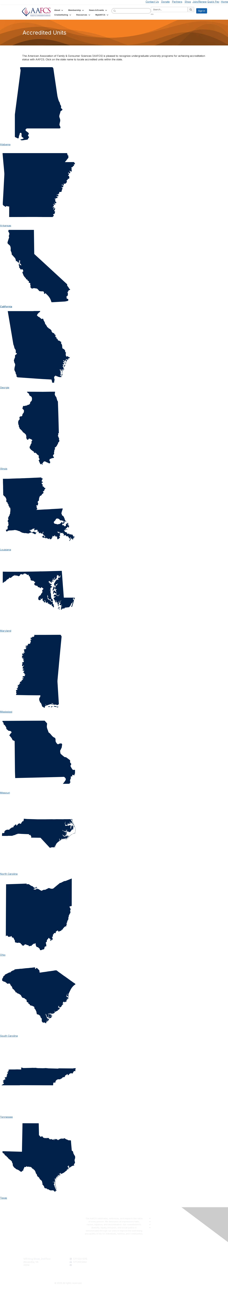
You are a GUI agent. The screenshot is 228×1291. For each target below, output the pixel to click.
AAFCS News (122, 1262)
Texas (3, 1197)
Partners (177, 1)
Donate (165, 1)
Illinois (3, 468)
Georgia (4, 387)
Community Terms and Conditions (178, 1265)
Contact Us (152, 1)
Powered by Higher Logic (160, 1283)
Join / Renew (122, 1258)
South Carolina (9, 1035)
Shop (188, 1)
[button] (59, 10)
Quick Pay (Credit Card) (127, 1268)
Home (224, 1)
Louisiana (5, 549)
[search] (115, 10)
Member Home (122, 1271)
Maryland (5, 630)
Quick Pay (213, 1)
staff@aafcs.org (81, 1265)
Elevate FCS (121, 1265)
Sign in (201, 10)
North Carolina (9, 873)
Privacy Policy (168, 1262)
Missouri (5, 792)
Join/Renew (199, 1)
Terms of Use (168, 1258)
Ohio (2, 954)
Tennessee (6, 1116)
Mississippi (6, 711)
